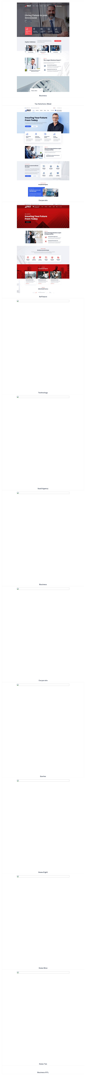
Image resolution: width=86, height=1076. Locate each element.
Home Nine (43, 968)
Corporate (43, 200)
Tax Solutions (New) (43, 104)
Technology (43, 393)
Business (43, 96)
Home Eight (43, 872)
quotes (43, 776)
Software (43, 297)
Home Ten (43, 1064)
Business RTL (43, 1072)
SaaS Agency (43, 489)
